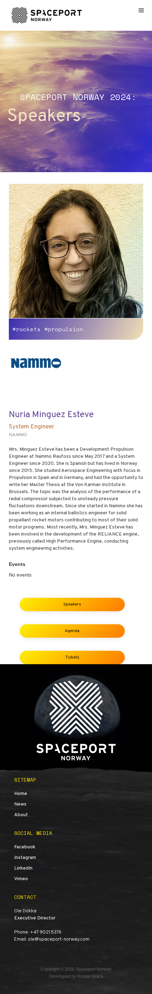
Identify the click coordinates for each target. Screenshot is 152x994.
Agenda (72, 631)
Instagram (25, 858)
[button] (141, 10)
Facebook (24, 847)
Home (20, 794)
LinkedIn (23, 868)
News (20, 804)
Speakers (72, 604)
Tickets (72, 657)
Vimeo (21, 879)
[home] (46, 15)
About (21, 815)
